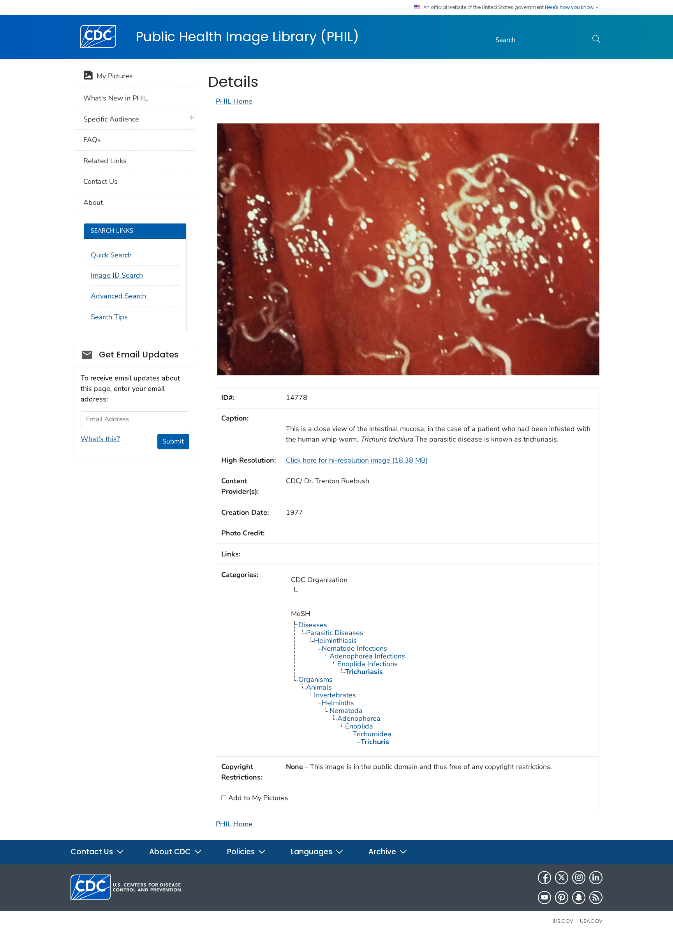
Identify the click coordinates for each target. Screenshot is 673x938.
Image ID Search (117, 275)
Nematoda (346, 710)
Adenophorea (359, 718)
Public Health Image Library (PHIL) (247, 36)
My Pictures (113, 76)
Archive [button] (383, 851)
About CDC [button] (171, 851)
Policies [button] (242, 851)
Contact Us (100, 181)
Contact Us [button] (92, 851)
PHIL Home (234, 101)
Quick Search (111, 255)
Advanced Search (118, 296)
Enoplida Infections (367, 664)
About (93, 202)
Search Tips (109, 317)
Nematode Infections (354, 648)
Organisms (315, 679)
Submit (173, 441)
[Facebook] (544, 877)
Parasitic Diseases (334, 632)
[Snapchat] (578, 897)
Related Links (105, 160)
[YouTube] (544, 897)
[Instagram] (578, 877)
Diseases (312, 625)
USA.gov (591, 921)
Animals (319, 687)
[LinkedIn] (596, 877)
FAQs (92, 139)
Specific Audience (111, 119)
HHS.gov (561, 921)
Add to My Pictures (257, 797)
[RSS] (596, 897)
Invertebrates (335, 695)
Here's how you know (570, 7)
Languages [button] (312, 851)
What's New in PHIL (115, 98)
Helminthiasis (335, 640)
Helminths (338, 702)
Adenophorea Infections (367, 656)
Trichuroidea (372, 734)
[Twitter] (561, 877)
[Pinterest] (561, 897)
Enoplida (359, 726)
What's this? (100, 438)
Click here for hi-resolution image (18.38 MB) (357, 460)
